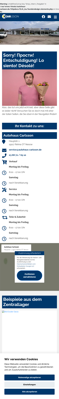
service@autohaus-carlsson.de (25, 149)
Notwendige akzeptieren (29, 377)
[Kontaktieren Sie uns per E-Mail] (49, 17)
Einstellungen (29, 384)
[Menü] (55, 17)
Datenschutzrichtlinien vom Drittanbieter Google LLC (26, 265)
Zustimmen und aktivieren (29, 275)
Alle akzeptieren (29, 392)
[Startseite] (10, 16)
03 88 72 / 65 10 (17, 155)
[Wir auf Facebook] (43, 17)
